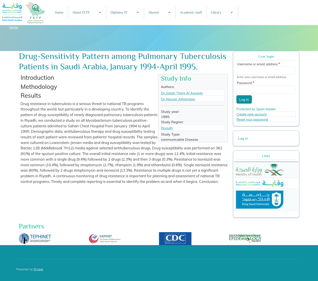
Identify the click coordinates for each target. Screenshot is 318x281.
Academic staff (191, 12)
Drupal (38, 269)
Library (216, 12)
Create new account (252, 114)
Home (59, 12)
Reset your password (252, 119)
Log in (244, 99)
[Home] (23, 5)
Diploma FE (119, 12)
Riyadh (167, 128)
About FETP (81, 12)
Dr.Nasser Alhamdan (178, 99)
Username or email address (257, 64)
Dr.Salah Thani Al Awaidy (182, 93)
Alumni (153, 12)
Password (244, 83)
